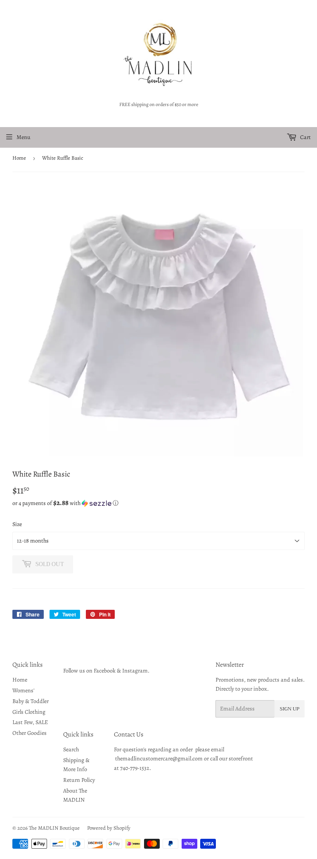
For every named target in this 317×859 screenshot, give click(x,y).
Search (71, 749)
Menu (24, 137)
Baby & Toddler (30, 701)
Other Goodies (29, 733)
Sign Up (289, 709)
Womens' (23, 690)
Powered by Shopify (108, 827)
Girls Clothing (28, 712)
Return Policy (79, 780)
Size (17, 524)
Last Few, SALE (30, 722)
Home (19, 157)
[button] (158, 503)
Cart (305, 137)
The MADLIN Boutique (54, 827)
